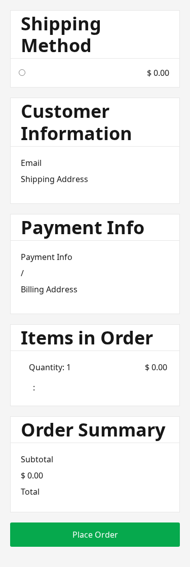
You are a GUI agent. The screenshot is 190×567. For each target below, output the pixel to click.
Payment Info (46, 257)
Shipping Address (54, 179)
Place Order (95, 534)
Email (31, 162)
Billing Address (49, 289)
